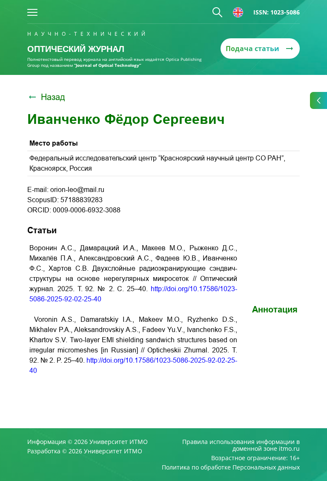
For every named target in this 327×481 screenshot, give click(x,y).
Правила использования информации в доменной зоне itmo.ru (241, 445)
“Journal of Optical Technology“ (107, 65)
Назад (53, 97)
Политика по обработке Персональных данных (231, 467)
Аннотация (275, 309)
